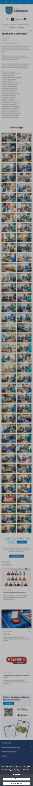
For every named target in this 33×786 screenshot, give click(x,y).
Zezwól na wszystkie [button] (16, 783)
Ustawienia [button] (16, 774)
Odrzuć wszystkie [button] (16, 779)
